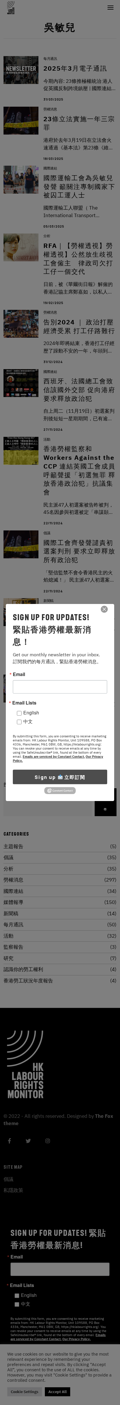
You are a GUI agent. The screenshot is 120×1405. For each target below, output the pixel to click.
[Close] (104, 609)
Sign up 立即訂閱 (60, 777)
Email (19, 674)
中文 (28, 721)
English (31, 712)
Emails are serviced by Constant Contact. (54, 757)
